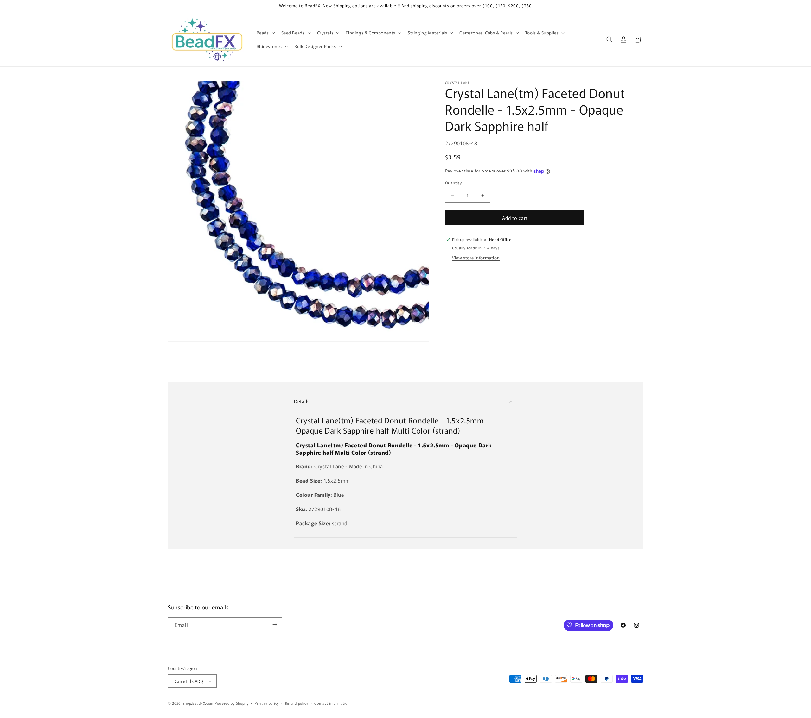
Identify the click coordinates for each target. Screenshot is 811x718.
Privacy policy (267, 703)
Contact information (331, 703)
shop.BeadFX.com (198, 703)
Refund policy (296, 703)
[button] (265, 32)
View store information (476, 257)
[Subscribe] (275, 624)
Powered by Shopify (232, 703)
